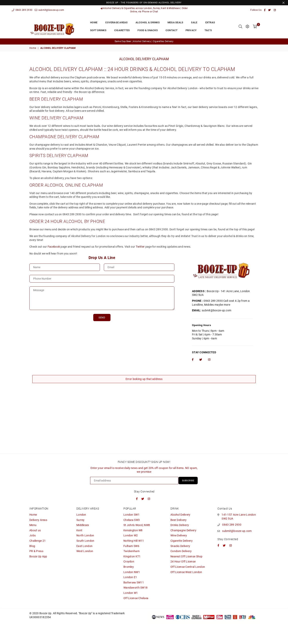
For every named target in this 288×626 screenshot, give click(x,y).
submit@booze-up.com (51, 10)
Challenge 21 (37, 540)
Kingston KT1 (131, 556)
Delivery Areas (38, 520)
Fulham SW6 (131, 546)
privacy (191, 30)
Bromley (128, 566)
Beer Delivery (178, 520)
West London (84, 551)
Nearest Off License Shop (186, 556)
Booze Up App (38, 556)
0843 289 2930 (23, 10)
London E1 (130, 577)
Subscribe (188, 480)
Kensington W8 (133, 530)
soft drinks (98, 30)
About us (35, 530)
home (93, 22)
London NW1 (131, 572)
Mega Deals (175, 22)
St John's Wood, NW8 (136, 525)
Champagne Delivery (183, 530)
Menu (32, 525)
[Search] (240, 26)
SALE (194, 22)
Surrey (80, 520)
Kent (79, 530)
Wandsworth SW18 (135, 587)
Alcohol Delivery (180, 514)
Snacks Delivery (180, 546)
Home (32, 48)
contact (172, 30)
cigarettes (122, 30)
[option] (144, 41)
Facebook (54, 246)
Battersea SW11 (133, 582)
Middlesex (82, 525)
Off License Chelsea (135, 598)
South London (85, 540)
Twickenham (131, 551)
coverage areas (116, 22)
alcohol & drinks (148, 22)
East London (84, 546)
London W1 (130, 592)
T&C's (208, 30)
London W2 (130, 535)
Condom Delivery (181, 551)
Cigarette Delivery (181, 540)
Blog (32, 546)
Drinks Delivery (179, 525)
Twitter (140, 246)
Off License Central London (187, 566)
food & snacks (148, 30)
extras (210, 22)
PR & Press (36, 551)
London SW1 (131, 514)
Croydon (128, 561)
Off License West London (186, 572)
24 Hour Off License (183, 561)
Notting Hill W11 (133, 540)
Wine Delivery (178, 535)
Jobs (32, 535)
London (81, 514)
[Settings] (247, 26)
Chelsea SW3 (131, 520)
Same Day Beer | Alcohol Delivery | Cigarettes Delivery (144, 41)
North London (85, 535)
